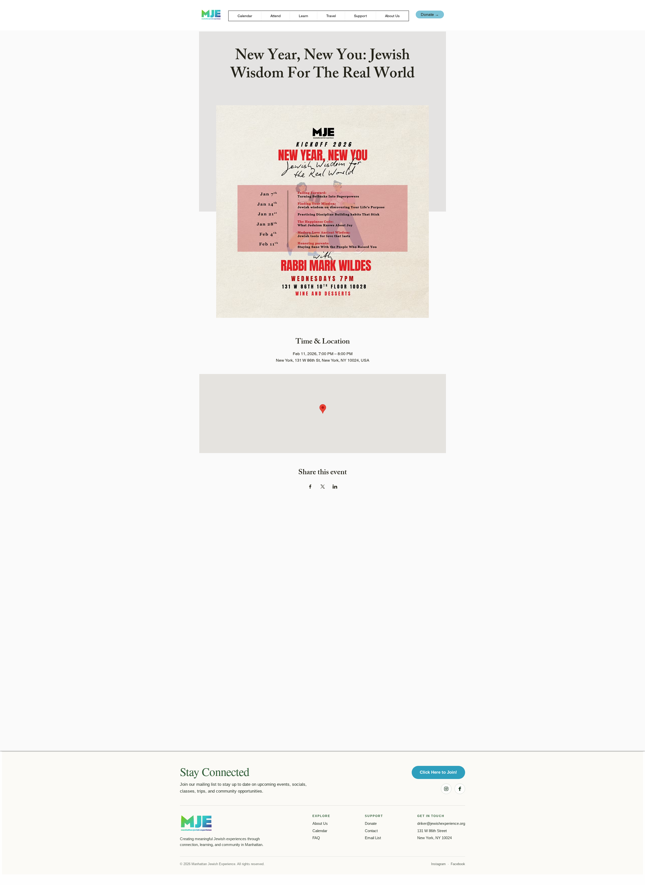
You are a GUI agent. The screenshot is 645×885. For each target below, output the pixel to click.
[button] (275, 16)
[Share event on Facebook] (310, 487)
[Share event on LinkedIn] (335, 487)
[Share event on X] (322, 487)
